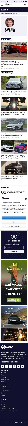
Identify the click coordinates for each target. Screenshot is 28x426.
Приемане (14, 217)
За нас (3, 404)
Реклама (3, 402)
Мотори (3, 382)
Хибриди (3, 395)
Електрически (5, 379)
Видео (3, 375)
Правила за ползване (7, 408)
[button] (25, 199)
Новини (3, 384)
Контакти (4, 406)
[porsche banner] (14, 307)
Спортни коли (5, 391)
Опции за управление (14, 226)
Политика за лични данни (9, 411)
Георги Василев (15, 158)
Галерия (3, 377)
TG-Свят (3, 373)
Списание (4, 386)
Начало (2, 13)
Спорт (3, 388)
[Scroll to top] (25, 416)
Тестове (3, 393)
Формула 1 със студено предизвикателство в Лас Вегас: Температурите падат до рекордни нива (12, 63)
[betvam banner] (14, 329)
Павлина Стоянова (14, 68)
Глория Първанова (15, 94)
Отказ (14, 222)
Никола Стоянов (15, 137)
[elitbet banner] (14, 261)
